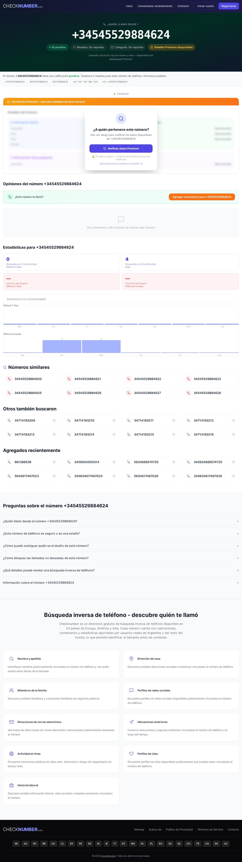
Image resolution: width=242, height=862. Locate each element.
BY (34, 843)
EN (216, 843)
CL (62, 843)
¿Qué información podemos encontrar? (119, 163)
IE (107, 843)
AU (25, 843)
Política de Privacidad (179, 829)
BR (44, 843)
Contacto (183, 6)
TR (197, 843)
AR (16, 843)
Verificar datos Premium (123, 148)
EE (71, 843)
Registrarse (229, 6)
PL (151, 843)
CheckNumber (108, 855)
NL (142, 843)
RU (160, 843)
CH (188, 843)
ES (179, 843)
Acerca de (155, 829)
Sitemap (139, 829)
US (225, 843)
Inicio (129, 6)
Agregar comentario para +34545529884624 (202, 196)
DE (89, 843)
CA (53, 843)
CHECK (22, 6)
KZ (123, 843)
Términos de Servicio (210, 829)
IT (115, 843)
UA (207, 843)
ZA (170, 843)
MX (133, 843)
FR (80, 843)
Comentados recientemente (155, 6)
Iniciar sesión (206, 6)
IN (98, 843)
